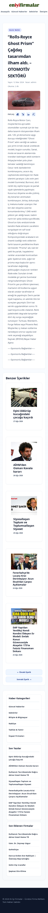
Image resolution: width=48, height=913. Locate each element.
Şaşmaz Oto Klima (17, 871)
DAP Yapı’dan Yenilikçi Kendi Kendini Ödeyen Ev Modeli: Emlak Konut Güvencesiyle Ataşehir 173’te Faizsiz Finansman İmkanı (22, 808)
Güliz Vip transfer (17, 865)
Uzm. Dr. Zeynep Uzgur (20, 843)
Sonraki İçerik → (24, 679)
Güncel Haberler (19, 11)
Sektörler (33, 11)
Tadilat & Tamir (16, 729)
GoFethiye (14, 849)
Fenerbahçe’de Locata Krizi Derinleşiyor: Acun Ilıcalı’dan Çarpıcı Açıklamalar (22, 793)
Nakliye (12, 723)
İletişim (43, 11)
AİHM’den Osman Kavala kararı (24, 766)
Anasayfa (5, 11)
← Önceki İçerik (24, 672)
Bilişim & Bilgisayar (18, 717)
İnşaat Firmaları (16, 736)
